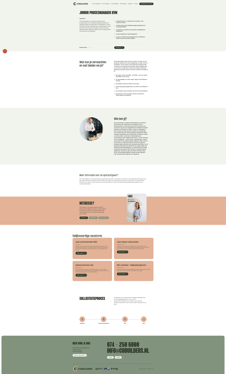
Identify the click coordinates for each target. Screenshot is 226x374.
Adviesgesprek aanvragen (146, 3)
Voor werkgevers (106, 3)
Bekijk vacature (80, 253)
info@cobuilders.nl (128, 351)
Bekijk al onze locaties (79, 355)
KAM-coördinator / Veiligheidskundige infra (131, 265)
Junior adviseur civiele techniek (127, 242)
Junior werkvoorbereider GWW (86, 242)
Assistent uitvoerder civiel (84, 265)
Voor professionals (96, 3)
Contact (136, 3)
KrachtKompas (123, 3)
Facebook (118, 357)
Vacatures (130, 3)
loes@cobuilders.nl (131, 201)
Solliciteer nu (118, 47)
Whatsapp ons (93, 217)
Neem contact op (103, 217)
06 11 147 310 (131, 199)
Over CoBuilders (114, 3)
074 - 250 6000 (123, 345)
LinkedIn (110, 357)
